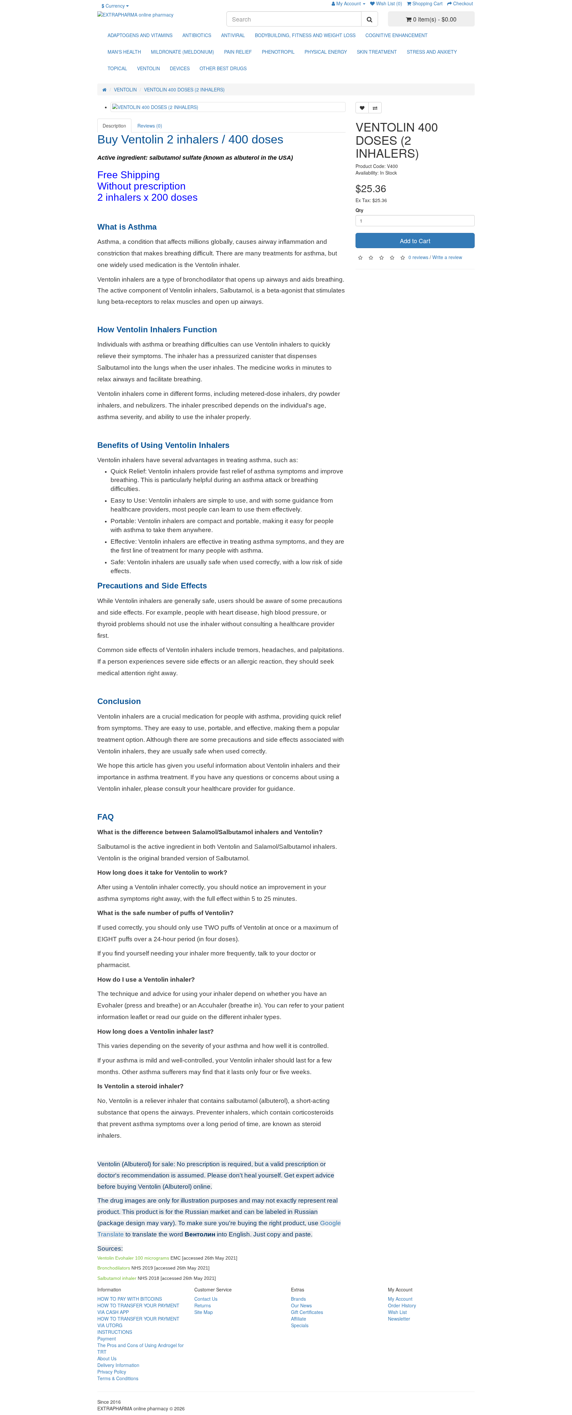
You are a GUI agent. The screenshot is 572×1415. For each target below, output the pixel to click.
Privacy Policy (111, 1371)
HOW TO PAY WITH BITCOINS (129, 1298)
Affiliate (298, 1318)
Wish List (397, 1312)
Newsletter (399, 1318)
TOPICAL (117, 68)
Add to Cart (415, 240)
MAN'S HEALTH (124, 51)
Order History (402, 1305)
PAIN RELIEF (238, 51)
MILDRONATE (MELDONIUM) (182, 51)
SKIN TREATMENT (377, 51)
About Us (107, 1358)
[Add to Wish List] (362, 107)
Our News (301, 1305)
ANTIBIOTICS (196, 35)
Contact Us (205, 1298)
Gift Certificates (307, 1312)
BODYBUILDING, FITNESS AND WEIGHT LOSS (305, 35)
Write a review (447, 256)
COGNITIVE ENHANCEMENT (396, 35)
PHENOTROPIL (278, 51)
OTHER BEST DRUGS (223, 68)
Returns (202, 1305)
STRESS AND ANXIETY (432, 51)
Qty (359, 210)
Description (114, 125)
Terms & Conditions (117, 1378)
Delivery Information (118, 1365)
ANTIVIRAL (233, 35)
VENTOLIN (148, 68)
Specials (300, 1325)
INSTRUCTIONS (114, 1332)
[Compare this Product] (375, 107)
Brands (298, 1298)
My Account (400, 1298)
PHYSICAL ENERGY (326, 51)
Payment (106, 1338)
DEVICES (180, 68)
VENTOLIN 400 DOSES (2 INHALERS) (184, 89)
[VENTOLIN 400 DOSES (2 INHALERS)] (228, 107)
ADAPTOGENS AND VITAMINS (140, 35)
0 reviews (418, 256)
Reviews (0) (149, 125)
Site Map (203, 1312)
